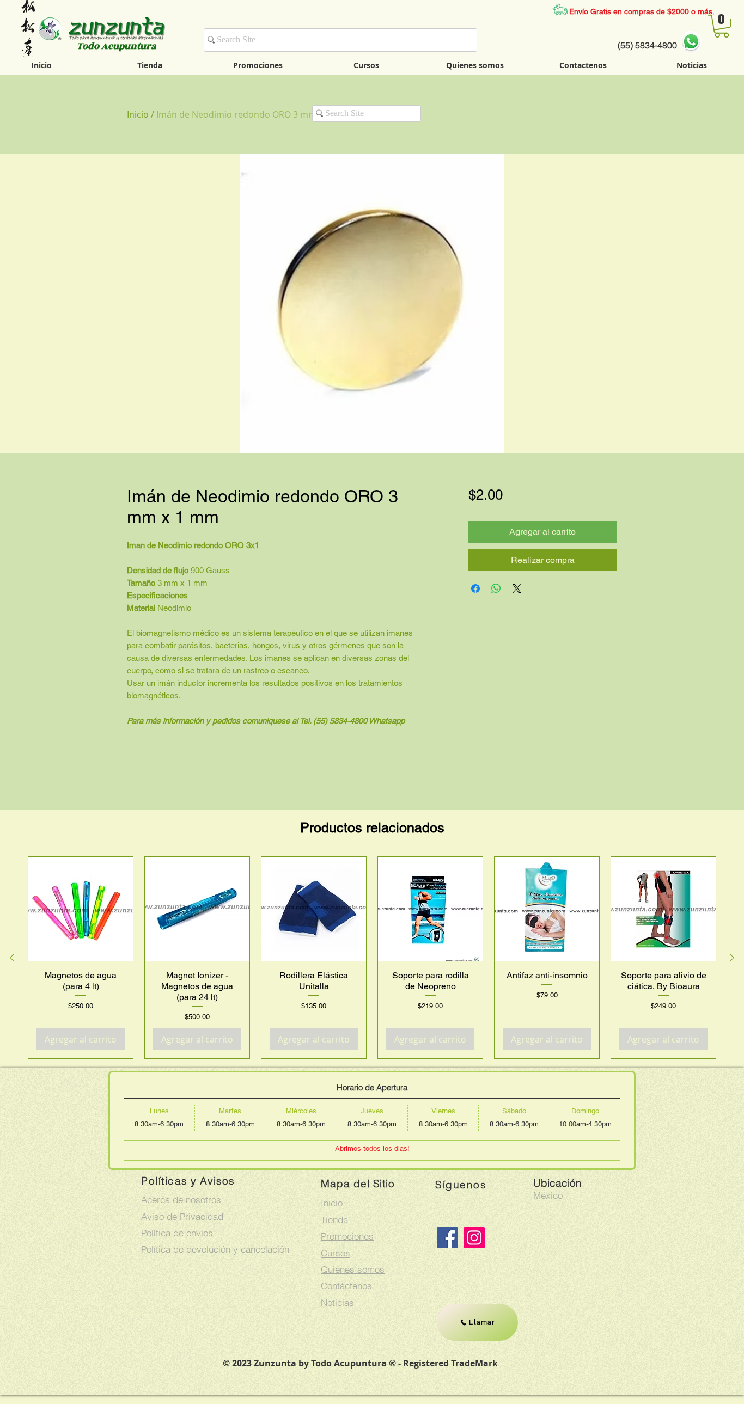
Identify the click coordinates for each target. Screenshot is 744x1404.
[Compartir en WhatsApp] (496, 588)
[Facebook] (447, 1237)
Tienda (334, 1219)
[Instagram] (474, 1237)
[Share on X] (516, 588)
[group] (372, 957)
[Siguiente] (732, 957)
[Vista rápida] (80, 909)
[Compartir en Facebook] (475, 588)
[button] (721, 26)
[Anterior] (12, 957)
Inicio (138, 114)
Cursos (335, 1253)
